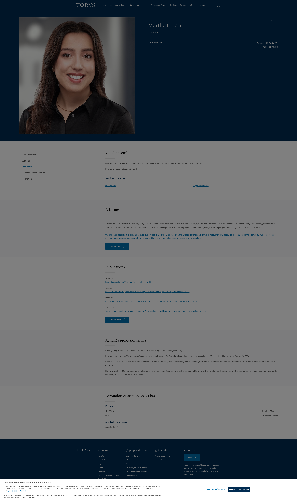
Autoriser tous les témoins (239, 489)
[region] (148, 489)
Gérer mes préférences (216, 489)
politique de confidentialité (18, 491)
